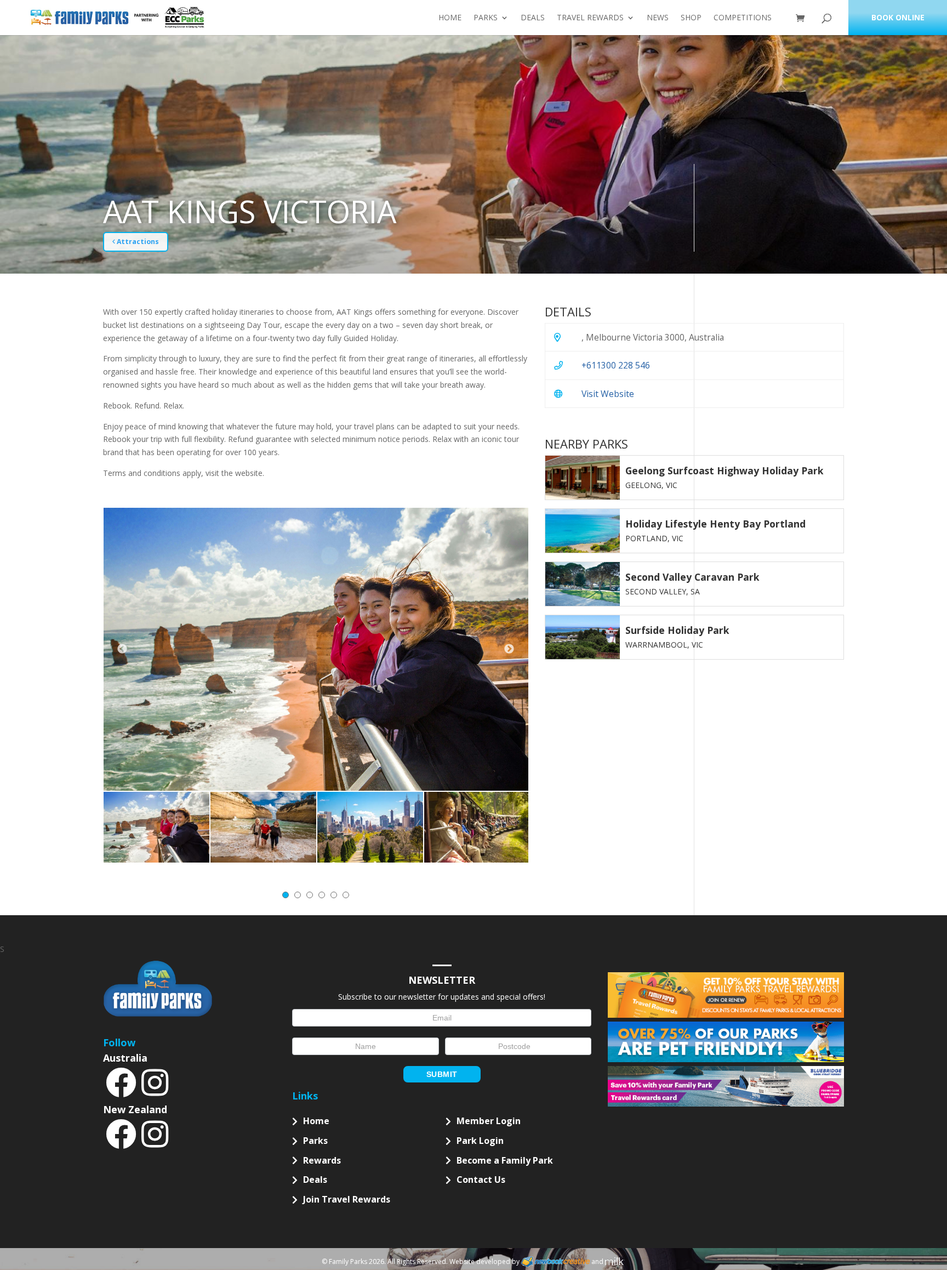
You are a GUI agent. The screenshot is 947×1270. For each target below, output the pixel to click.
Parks (486, 18)
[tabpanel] (156, 827)
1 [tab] (285, 895)
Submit (442, 1074)
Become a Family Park (505, 1160)
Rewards (322, 1160)
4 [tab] (321, 895)
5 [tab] (333, 895)
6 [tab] (346, 895)
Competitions (743, 18)
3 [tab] (309, 895)
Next (509, 649)
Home (449, 18)
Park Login (480, 1141)
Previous (122, 649)
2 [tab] (297, 895)
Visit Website (607, 394)
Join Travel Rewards (346, 1199)
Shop (691, 18)
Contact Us (481, 1179)
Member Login (489, 1121)
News (658, 18)
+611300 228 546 (615, 365)
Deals (533, 18)
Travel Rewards (590, 18)
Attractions (137, 241)
